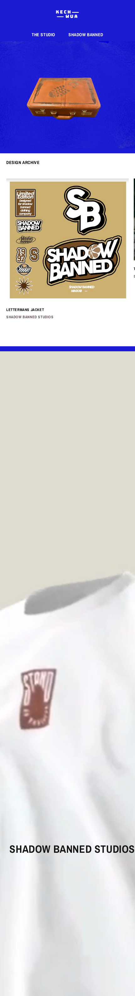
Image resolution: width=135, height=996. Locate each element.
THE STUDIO (43, 34)
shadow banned (85, 34)
